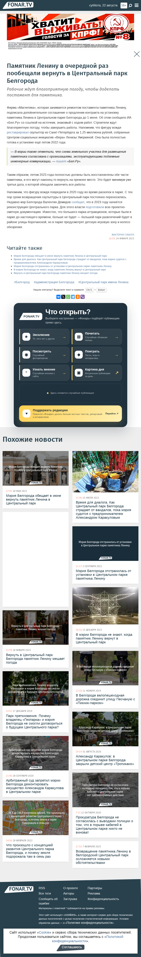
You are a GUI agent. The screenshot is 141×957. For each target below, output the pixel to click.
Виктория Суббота (123, 234)
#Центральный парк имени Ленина (103, 282)
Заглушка (70, 899)
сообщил (78, 202)
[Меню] (136, 5)
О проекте (70, 888)
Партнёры (95, 888)
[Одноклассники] (78, 297)
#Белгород (22, 282)
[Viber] (82, 297)
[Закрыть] (137, 54)
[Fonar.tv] (18, 5)
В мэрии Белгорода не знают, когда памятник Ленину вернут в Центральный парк (60, 269)
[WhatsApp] (68, 297)
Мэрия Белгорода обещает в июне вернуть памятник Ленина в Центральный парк (60, 256)
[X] (63, 297)
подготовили (95, 207)
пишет (61, 161)
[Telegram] (73, 297)
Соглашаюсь (72, 947)
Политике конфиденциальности (89, 923)
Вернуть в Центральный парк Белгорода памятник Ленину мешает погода (55, 273)
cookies (70, 915)
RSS (42, 888)
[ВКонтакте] (58, 297)
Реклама (94, 893)
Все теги (45, 893)
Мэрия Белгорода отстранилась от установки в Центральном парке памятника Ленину (63, 266)
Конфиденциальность (103, 899)
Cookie (44, 932)
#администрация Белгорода (54, 282)
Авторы (68, 893)
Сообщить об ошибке (48, 901)
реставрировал (18, 132)
